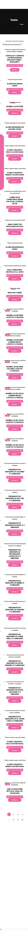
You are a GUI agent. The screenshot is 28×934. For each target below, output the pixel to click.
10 (22, 820)
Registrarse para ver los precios (14, 65)
